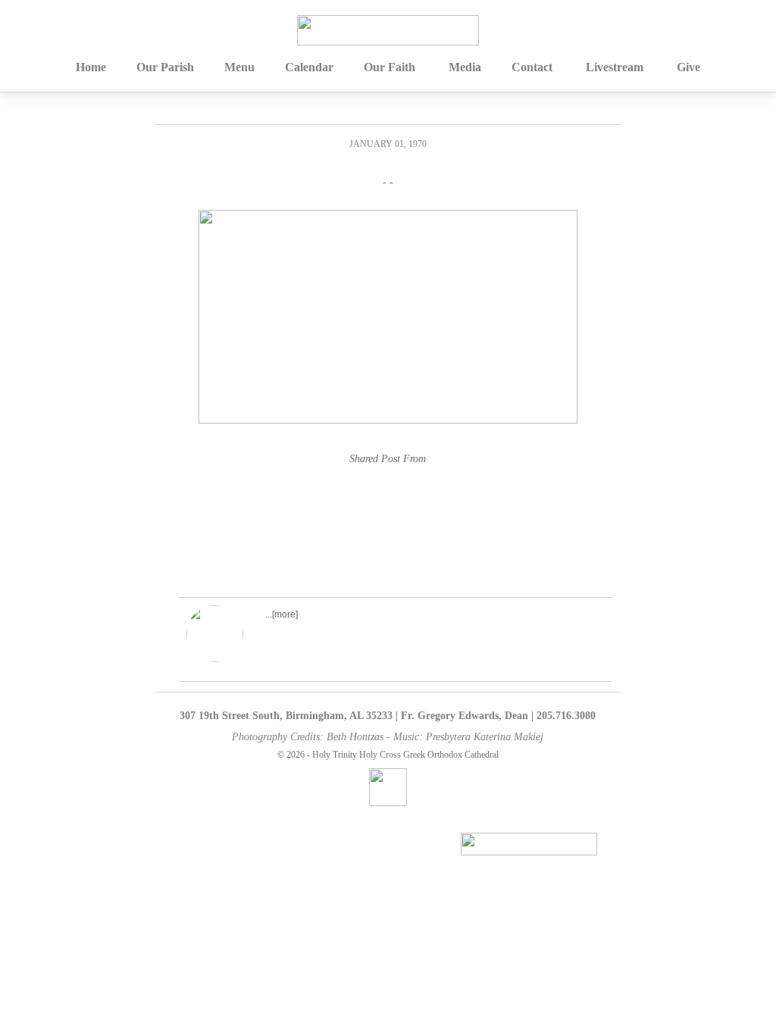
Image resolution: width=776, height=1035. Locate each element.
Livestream (614, 67)
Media (465, 67)
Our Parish (165, 67)
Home (91, 67)
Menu (239, 67)
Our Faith (389, 67)
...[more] (281, 614)
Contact (532, 67)
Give (688, 67)
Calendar (309, 67)
